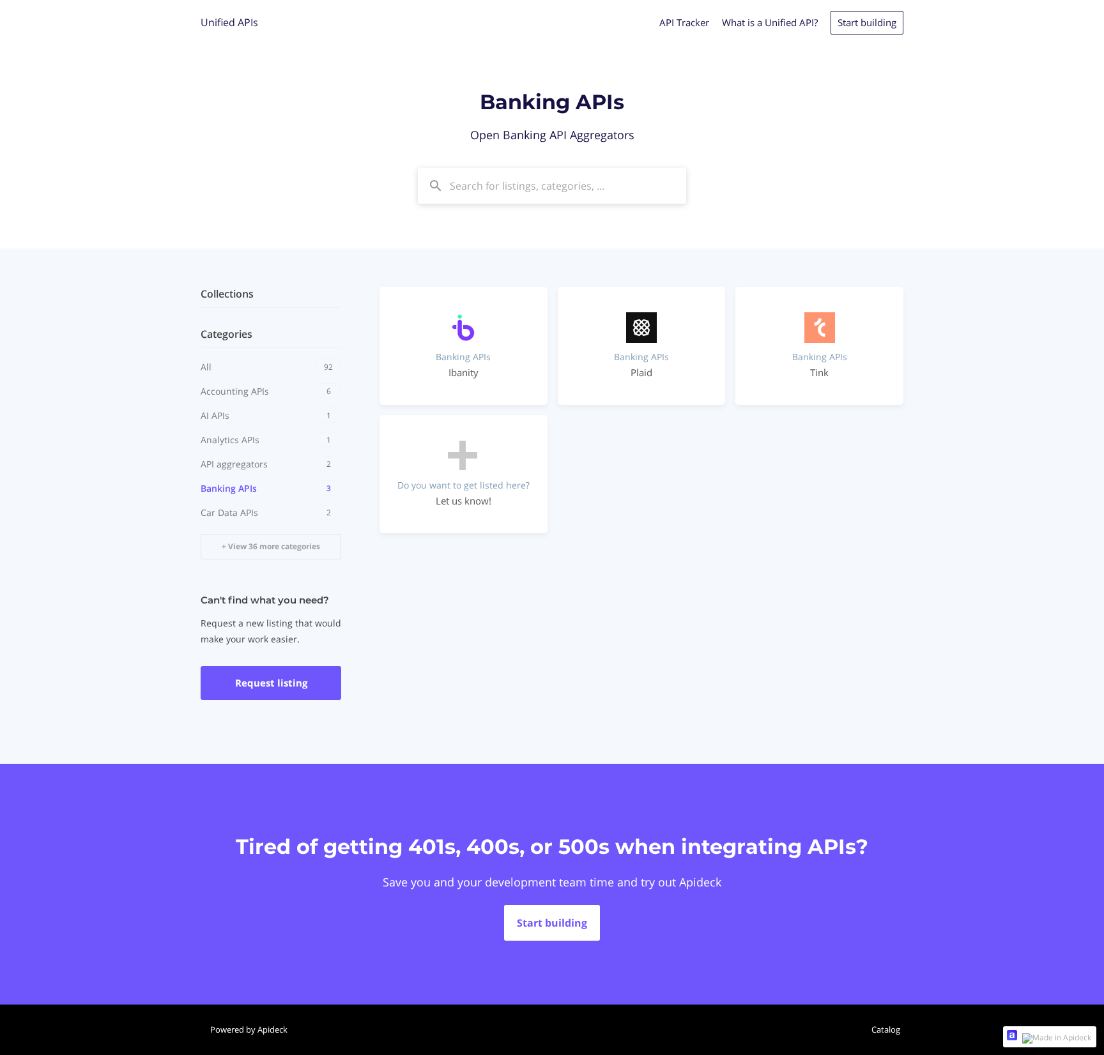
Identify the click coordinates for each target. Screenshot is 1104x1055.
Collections (227, 294)
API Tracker (684, 22)
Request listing (271, 682)
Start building (867, 22)
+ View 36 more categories (271, 546)
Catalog (885, 1029)
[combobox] (552, 186)
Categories (226, 334)
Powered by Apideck (249, 1029)
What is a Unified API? (770, 22)
